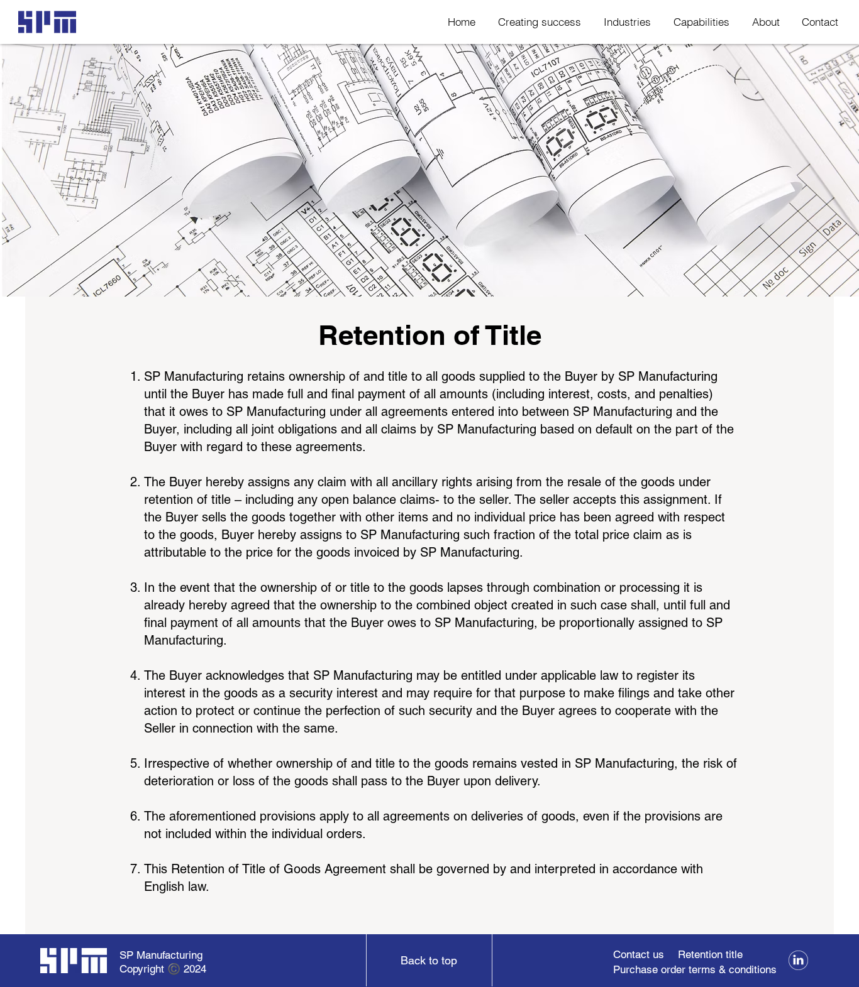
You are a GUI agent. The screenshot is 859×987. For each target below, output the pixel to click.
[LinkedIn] (798, 960)
